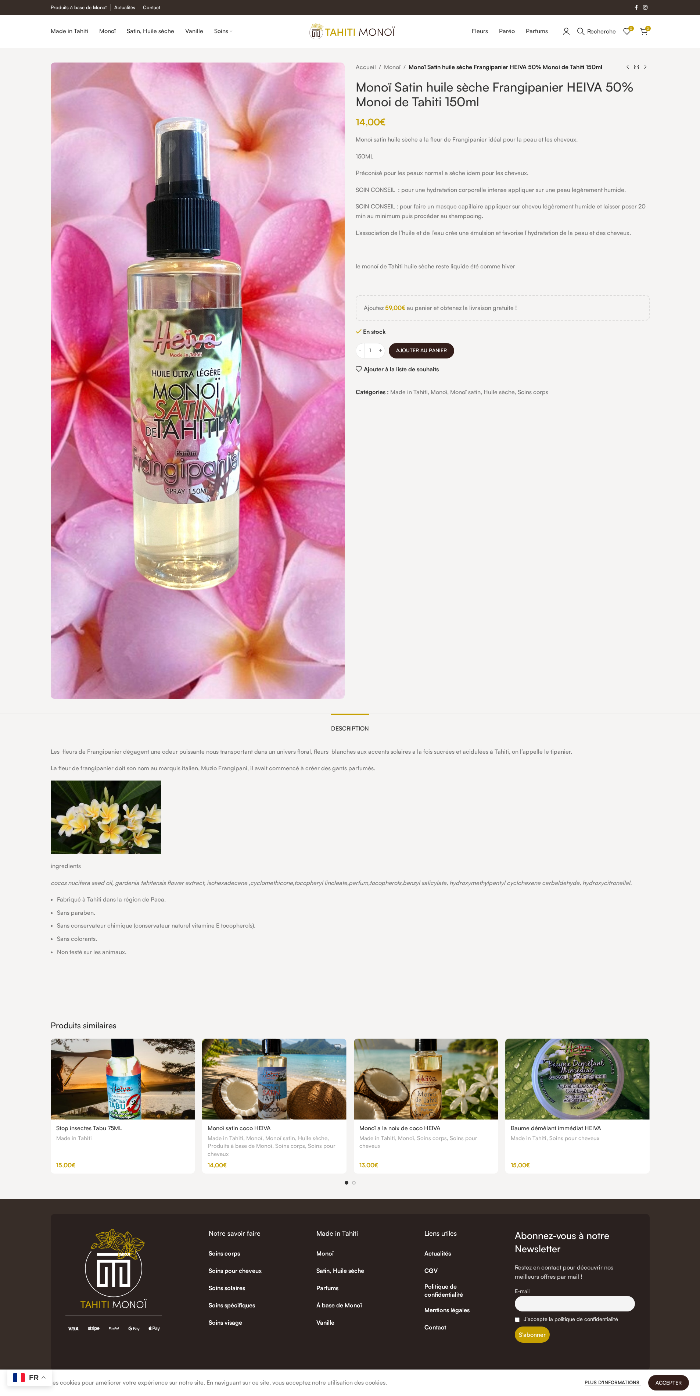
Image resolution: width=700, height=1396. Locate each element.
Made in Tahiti (409, 392)
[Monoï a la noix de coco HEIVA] (426, 1079)
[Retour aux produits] (636, 67)
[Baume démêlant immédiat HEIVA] (577, 1079)
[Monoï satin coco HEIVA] (274, 1079)
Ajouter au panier (421, 350)
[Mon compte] (566, 31)
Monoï (392, 67)
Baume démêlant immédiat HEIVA (556, 1128)
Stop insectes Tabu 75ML (89, 1128)
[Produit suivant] (645, 67)
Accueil (366, 67)
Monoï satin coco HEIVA (239, 1128)
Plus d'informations (613, 1382)
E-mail (522, 1291)
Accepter (669, 1382)
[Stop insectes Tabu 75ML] (123, 1079)
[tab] (350, 725)
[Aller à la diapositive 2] (354, 1183)
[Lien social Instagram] (645, 8)
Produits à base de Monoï (240, 1145)
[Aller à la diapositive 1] (346, 1183)
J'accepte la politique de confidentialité (571, 1318)
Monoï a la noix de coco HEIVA (400, 1128)
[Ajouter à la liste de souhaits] (185, 1047)
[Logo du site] (352, 30)
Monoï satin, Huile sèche (482, 392)
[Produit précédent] (627, 67)
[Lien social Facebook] (636, 8)
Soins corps (533, 392)
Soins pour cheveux (574, 1138)
